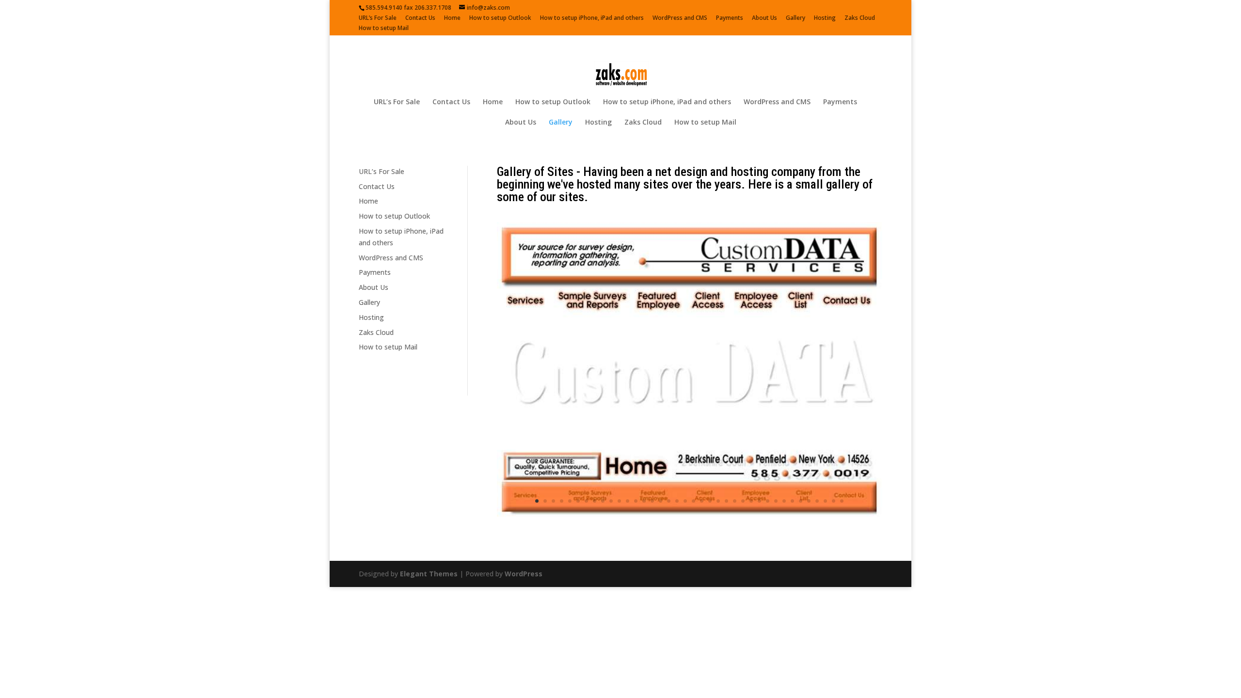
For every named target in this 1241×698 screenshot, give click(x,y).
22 (710, 537)
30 (776, 537)
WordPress (523, 610)
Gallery (795, 18)
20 (693, 537)
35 (817, 537)
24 (726, 537)
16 (660, 537)
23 (718, 537)
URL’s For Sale (378, 18)
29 (767, 537)
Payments (729, 18)
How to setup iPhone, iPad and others (592, 18)
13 (635, 537)
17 (668, 537)
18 (677, 537)
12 (627, 537)
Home (452, 18)
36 (825, 537)
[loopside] (689, 554)
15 (652, 537)
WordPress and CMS (679, 18)
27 (751, 537)
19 (685, 537)
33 (800, 537)
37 (833, 537)
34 (809, 537)
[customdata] (689, 518)
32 (792, 537)
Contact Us (420, 18)
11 (619, 537)
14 (644, 537)
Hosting (825, 18)
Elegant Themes (429, 610)
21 (701, 537)
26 (743, 537)
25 (734, 537)
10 (611, 537)
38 (841, 537)
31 (784, 537)
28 (759, 537)
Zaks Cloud (859, 18)
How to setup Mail (384, 28)
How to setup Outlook (500, 18)
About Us (764, 18)
